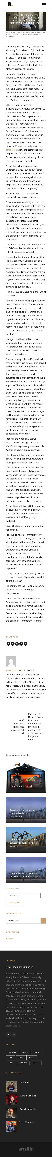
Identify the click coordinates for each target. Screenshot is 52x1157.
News (11, 1063)
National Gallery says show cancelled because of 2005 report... (24, 842)
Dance (36, 1052)
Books (25, 1052)
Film (11, 1057)
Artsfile (10, 938)
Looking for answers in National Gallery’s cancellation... (22, 813)
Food (21, 1057)
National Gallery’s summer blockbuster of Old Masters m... (26, 875)
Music (31, 1057)
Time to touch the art (21, 785)
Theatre (23, 1063)
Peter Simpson (27, 670)
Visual (26, 28)
